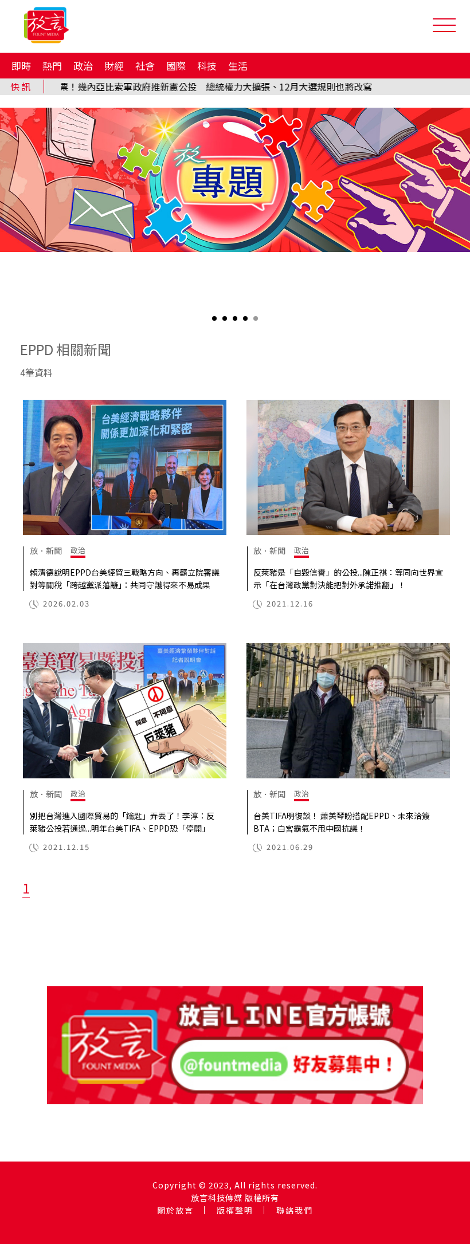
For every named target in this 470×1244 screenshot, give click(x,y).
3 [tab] (236, 322)
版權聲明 (235, 1210)
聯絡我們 (294, 1210)
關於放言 (175, 1210)
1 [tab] (215, 322)
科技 (207, 65)
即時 (21, 65)
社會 (145, 65)
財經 (114, 65)
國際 (176, 65)
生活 (238, 65)
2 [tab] (225, 322)
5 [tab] (256, 322)
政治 (83, 65)
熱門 (52, 65)
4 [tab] (246, 322)
